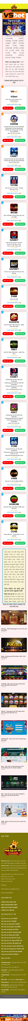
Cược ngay (9, 108)
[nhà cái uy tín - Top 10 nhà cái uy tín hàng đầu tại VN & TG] (14, 6)
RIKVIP (16, 954)
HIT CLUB (17, 937)
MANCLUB (19, 946)
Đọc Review (20, 108)
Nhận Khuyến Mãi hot (13, 104)
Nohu (3, 979)
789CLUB (19, 940)
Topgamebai (5, 974)
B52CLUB (18, 943)
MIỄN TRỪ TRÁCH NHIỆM (9, 907)
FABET (15, 918)
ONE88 (14, 921)
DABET (17, 924)
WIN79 (20, 951)
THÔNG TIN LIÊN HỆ (7, 910)
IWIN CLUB (20, 949)
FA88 (17, 935)
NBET (19, 926)
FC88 (16, 929)
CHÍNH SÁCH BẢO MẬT (8, 902)
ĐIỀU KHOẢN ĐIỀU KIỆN (9, 904)
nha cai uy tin (8, 967)
